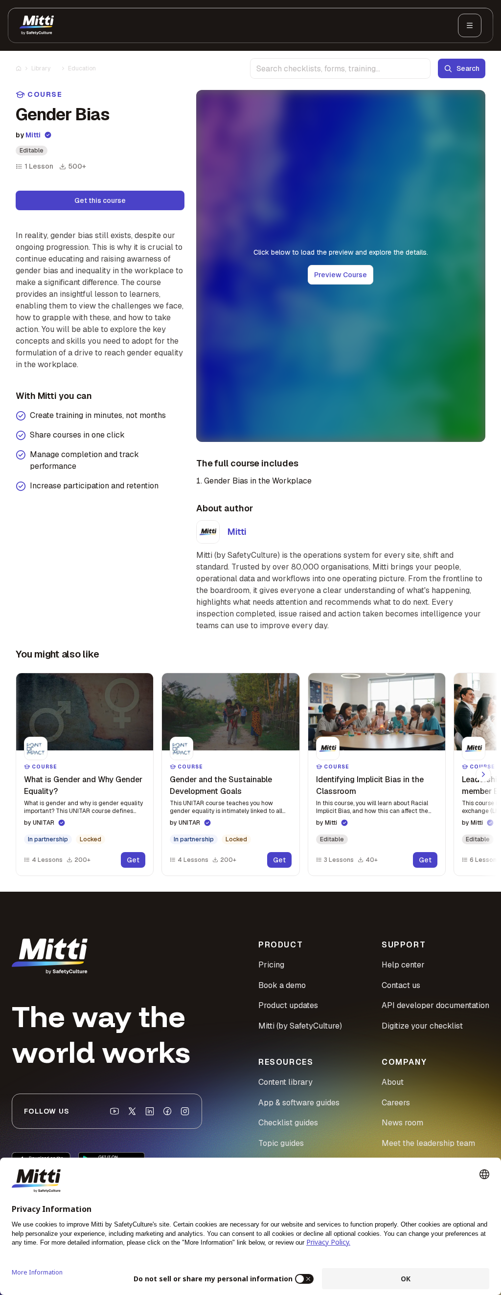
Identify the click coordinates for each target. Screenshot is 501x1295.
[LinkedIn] (150, 1111)
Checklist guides (288, 1123)
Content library (285, 1082)
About (393, 1082)
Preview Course (340, 274)
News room (402, 1123)
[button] (85, 774)
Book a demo (282, 985)
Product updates (288, 1005)
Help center (403, 965)
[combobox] (340, 68)
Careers (396, 1102)
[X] (132, 1111)
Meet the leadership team (428, 1143)
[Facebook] (167, 1111)
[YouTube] (114, 1111)
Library (40, 68)
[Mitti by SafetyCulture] (37, 25)
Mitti (33, 135)
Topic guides (281, 1143)
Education (82, 68)
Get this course (100, 200)
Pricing (271, 965)
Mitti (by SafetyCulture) (300, 1026)
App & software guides (299, 1102)
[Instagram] (185, 1111)
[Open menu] (469, 25)
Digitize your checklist (422, 1026)
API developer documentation (435, 1005)
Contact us (401, 985)
